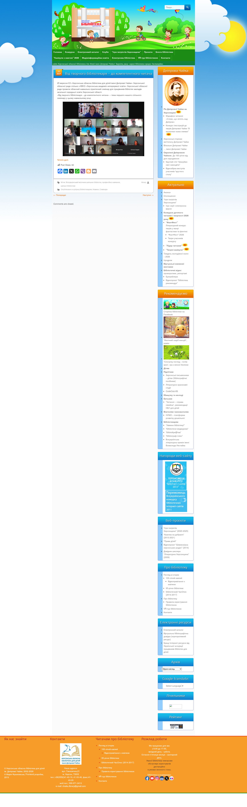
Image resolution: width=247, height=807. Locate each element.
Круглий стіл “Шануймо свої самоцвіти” (176, 163)
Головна (57, 51)
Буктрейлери (172, 276)
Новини (96, 190)
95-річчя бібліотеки (174, 588)
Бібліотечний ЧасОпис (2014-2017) (176, 593)
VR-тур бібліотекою (148, 57)
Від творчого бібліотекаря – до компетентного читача (108, 73)
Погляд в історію (171, 574)
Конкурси (70, 51)
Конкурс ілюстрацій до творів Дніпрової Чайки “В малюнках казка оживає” (178, 128)
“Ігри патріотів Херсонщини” (126, 51)
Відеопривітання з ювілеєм (117, 752)
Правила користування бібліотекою (176, 603)
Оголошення (170, 195)
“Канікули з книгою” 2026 (66, 57)
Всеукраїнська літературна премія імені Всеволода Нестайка (177, 442)
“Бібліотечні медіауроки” (177, 428)
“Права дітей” (170, 541)
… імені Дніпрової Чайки (175, 148)
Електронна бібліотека (123, 57)
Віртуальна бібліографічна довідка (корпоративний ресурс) (176, 636)
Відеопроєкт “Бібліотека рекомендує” (177, 281)
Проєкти (148, 51)
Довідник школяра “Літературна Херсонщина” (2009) (176, 554)
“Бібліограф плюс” (174, 435)
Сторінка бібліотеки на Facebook (174, 313)
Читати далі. (63, 159)
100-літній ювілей (174, 578)
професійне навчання (111, 182)
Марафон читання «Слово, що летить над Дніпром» (177, 118)
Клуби (105, 51)
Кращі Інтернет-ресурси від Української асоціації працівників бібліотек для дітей (176, 647)
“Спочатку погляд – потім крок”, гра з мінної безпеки (176, 363)
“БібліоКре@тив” (173, 432)
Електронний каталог (88, 51)
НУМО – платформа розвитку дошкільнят (175, 416)
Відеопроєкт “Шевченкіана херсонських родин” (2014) (176, 546)
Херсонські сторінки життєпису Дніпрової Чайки (176, 140)
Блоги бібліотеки (164, 51)
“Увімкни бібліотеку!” (175, 425)
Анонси (167, 192)
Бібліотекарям (86, 190)
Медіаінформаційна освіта (95, 57)
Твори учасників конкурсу (175, 240)
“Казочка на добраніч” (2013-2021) (174, 536)
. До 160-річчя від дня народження (176, 155)
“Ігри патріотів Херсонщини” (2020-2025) (176, 529)
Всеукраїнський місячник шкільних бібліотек (83, 182)
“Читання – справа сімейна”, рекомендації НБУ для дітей (177, 404)
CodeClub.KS (172, 391)
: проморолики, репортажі (175, 272)
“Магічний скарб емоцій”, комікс (175, 342)
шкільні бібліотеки (68, 186)
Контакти (165, 57)
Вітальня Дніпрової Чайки (176, 145)
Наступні (148, 195)
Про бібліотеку (170, 598)
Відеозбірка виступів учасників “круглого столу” (175, 171)
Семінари (103, 190)
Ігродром (168, 260)
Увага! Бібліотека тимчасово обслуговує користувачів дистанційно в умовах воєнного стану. (159, 765)
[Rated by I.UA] (175, 707)
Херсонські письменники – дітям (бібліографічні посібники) (177, 378)
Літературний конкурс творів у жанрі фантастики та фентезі (176, 227)
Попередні (59, 195)
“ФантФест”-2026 (176, 234)
